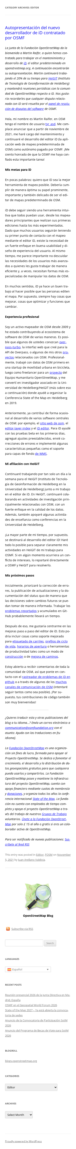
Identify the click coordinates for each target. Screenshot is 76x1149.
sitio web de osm (52, 423)
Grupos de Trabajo (54, 814)
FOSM (49, 855)
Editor (40, 855)
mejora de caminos (44, 656)
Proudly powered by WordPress (23, 1141)
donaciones (14, 794)
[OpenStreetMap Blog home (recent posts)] (38, 911)
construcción (14, 656)
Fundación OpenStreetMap (26, 748)
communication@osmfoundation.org (29, 728)
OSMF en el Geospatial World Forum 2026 (31, 1005)
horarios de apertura (32, 646)
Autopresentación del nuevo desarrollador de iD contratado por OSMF (35, 33)
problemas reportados (21, 611)
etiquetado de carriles (28, 641)
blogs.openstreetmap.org (21, 1061)
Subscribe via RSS (22, 929)
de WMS (41, 454)
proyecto (56, 372)
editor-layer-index (17, 428)
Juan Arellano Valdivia (31, 860)
